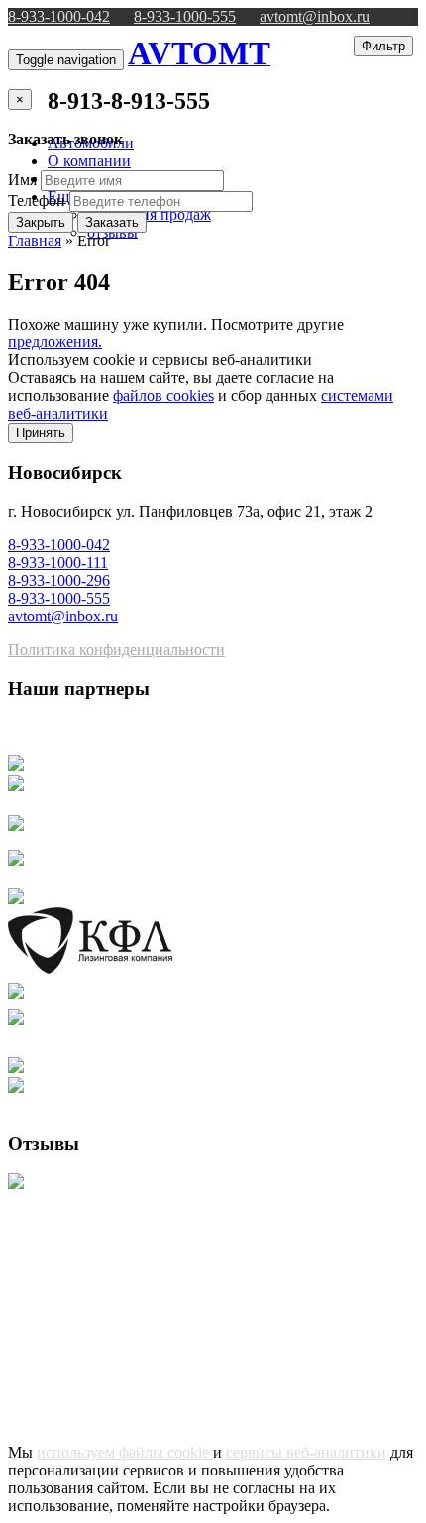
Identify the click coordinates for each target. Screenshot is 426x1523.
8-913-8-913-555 (129, 101)
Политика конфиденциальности (116, 649)
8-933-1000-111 (58, 562)
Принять (40, 433)
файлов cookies (163, 395)
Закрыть (40, 222)
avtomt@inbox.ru (315, 16)
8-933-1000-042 (59, 16)
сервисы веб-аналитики (306, 1452)
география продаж (149, 214)
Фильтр (383, 46)
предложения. (55, 341)
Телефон (36, 200)
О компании (89, 160)
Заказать (112, 222)
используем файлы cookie (125, 1452)
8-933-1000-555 (185, 16)
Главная (34, 241)
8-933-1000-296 (59, 580)
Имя (22, 179)
